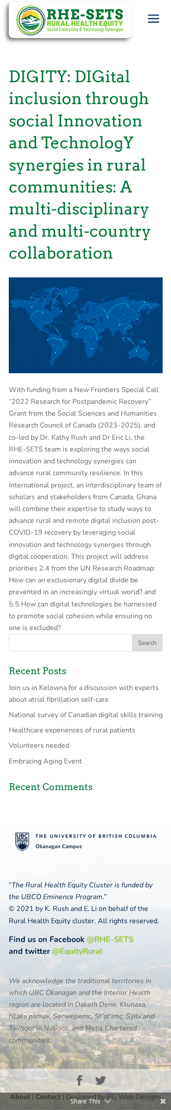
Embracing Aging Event (45, 761)
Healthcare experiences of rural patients (72, 730)
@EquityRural (77, 951)
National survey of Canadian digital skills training (86, 715)
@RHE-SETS (110, 939)
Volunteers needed (39, 745)
